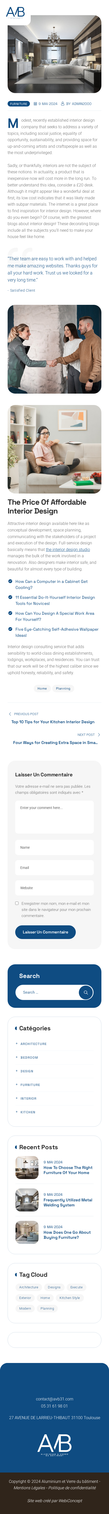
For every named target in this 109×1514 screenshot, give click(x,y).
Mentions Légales (29, 1487)
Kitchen (28, 1112)
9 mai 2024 (53, 1162)
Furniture (18, 104)
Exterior (25, 1298)
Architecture (34, 1044)
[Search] (86, 992)
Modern (25, 1308)
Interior (29, 1098)
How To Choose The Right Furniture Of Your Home (68, 1170)
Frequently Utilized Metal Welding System (68, 1203)
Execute (76, 1287)
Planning (63, 688)
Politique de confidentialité (71, 1487)
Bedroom (29, 1057)
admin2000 (82, 103)
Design (27, 1071)
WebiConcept (70, 1500)
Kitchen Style (70, 1298)
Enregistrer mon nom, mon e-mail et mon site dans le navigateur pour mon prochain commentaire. (56, 909)
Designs (54, 1287)
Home (42, 688)
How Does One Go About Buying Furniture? (67, 1235)
